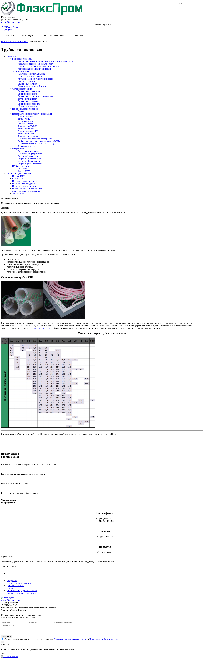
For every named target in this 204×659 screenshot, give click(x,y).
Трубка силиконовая (27, 99)
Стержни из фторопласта (29, 159)
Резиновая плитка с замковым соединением (38, 66)
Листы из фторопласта (28, 151)
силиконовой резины (42, 328)
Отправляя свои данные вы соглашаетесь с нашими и (62, 639)
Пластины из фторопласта (30, 154)
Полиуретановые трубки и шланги (28, 189)
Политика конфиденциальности (22, 590)
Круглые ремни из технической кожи (35, 79)
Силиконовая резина (22, 89)
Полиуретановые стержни (24, 186)
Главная (9, 36)
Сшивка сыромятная (27, 84)
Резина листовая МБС (28, 131)
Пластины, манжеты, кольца (31, 74)
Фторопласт (18, 149)
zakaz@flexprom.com (10, 22)
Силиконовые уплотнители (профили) (36, 96)
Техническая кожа (20, 71)
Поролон (22, 111)
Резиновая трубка (26, 124)
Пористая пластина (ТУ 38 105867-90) (36, 144)
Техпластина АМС (27, 129)
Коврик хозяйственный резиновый (34, 69)
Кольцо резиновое (26, 121)
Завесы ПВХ (24, 171)
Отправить (6, 636)
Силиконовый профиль (29, 104)
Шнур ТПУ (17, 179)
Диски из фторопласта (28, 156)
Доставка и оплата (54, 36)
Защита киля (18, 194)
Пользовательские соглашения (21, 593)
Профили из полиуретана (24, 184)
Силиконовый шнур (27, 94)
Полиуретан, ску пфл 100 (19, 174)
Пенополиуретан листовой (25, 109)
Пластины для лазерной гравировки (35, 139)
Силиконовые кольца (28, 101)
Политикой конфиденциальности (105, 639)
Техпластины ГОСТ (27, 134)
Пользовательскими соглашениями (70, 639)
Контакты (77, 36)
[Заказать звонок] (9, 656)
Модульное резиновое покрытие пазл (35, 64)
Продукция (27, 36)
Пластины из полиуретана (24, 181)
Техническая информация (19, 583)
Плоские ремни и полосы (30, 76)
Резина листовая (25, 116)
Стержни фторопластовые (30, 164)
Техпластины (24, 119)
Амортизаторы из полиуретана (26, 191)
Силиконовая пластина (29, 91)
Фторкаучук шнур (26, 146)
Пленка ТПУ (18, 176)
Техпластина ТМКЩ (27, 126)
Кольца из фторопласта (29, 161)
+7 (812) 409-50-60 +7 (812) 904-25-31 (10, 28)
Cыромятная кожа (26, 81)
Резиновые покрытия (22, 59)
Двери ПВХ (23, 169)
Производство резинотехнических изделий (32, 114)
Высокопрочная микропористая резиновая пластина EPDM (46, 61)
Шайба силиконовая (27, 106)
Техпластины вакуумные (29, 136)
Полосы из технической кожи (32, 86)
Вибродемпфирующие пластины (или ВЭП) (39, 141)
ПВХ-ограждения (20, 166)
